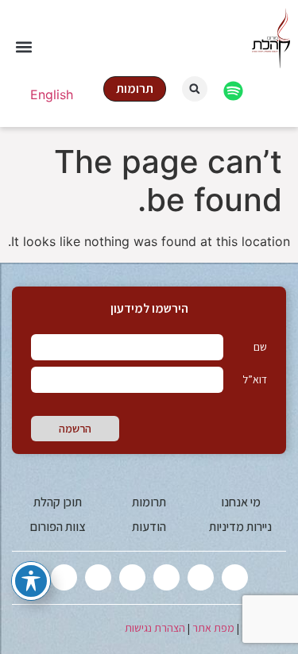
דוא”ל (254, 379)
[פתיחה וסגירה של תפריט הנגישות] (31, 581)
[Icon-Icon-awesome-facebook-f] (201, 577)
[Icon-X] (235, 577)
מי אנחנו (241, 502)
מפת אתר (213, 628)
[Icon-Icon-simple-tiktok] (98, 577)
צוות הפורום (57, 526)
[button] (23, 47)
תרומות (149, 502)
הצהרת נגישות (155, 628)
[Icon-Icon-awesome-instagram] (166, 577)
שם (260, 347)
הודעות (149, 526)
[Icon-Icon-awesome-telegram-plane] (64, 577)
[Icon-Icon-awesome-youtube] (132, 577)
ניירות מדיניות (240, 526)
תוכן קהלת (57, 502)
